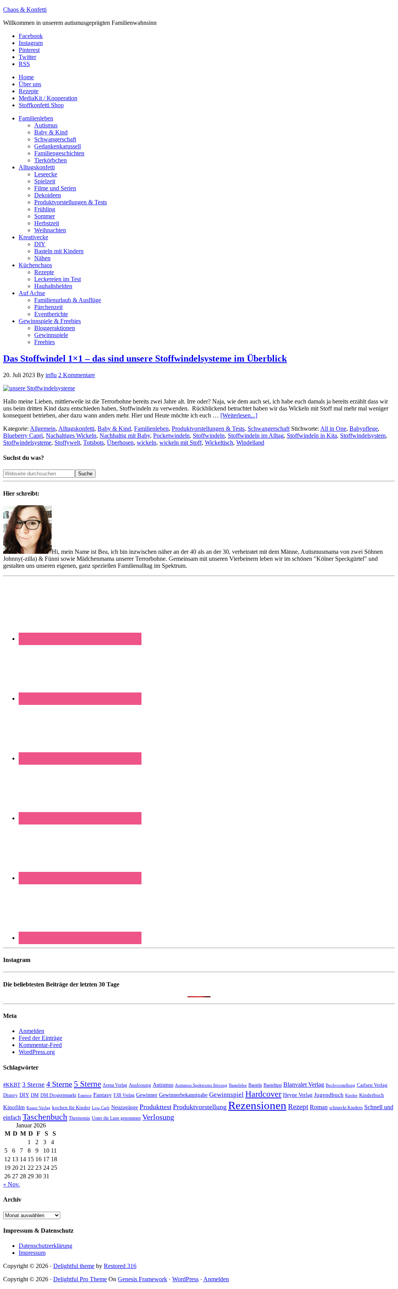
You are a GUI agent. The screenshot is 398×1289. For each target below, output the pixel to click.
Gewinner (146, 1095)
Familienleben (151, 428)
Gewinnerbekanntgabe (183, 1095)
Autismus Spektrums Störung (201, 1085)
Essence (85, 1095)
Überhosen (120, 442)
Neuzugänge (124, 1107)
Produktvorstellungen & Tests (208, 428)
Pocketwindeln (171, 435)
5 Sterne (87, 1084)
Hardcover (263, 1094)
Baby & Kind (114, 428)
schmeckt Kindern (346, 1107)
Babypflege (363, 428)
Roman (319, 1107)
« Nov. (11, 1184)
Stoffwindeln (209, 435)
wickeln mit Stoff (180, 442)
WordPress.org (37, 1052)
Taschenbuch (45, 1117)
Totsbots (93, 442)
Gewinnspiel (226, 1094)
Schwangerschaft (269, 428)
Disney (10, 1095)
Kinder (351, 1095)
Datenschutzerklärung (45, 1245)
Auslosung (140, 1085)
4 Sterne (59, 1084)
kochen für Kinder (71, 1107)
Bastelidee (238, 1085)
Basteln (255, 1085)
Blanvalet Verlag (303, 1084)
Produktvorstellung (200, 1107)
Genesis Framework (142, 1279)
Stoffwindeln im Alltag (256, 435)
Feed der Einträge (40, 1038)
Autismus (163, 1085)
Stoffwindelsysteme (27, 442)
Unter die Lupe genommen (116, 1118)
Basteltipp (273, 1085)
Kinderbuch (371, 1095)
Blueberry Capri (23, 435)
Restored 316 (120, 1266)
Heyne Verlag (297, 1095)
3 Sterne (33, 1084)
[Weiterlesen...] (238, 415)
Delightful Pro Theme (80, 1279)
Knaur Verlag (38, 1108)
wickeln (146, 442)
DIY (24, 1095)
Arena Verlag (115, 1085)
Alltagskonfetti (76, 428)
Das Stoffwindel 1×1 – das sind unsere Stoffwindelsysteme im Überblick (145, 358)
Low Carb (101, 1107)
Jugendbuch (329, 1095)
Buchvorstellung (340, 1085)
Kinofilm (14, 1107)
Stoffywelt (67, 442)
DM (35, 1095)
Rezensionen (257, 1105)
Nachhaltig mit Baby (125, 435)
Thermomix (79, 1118)
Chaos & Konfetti (25, 9)
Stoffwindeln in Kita (312, 435)
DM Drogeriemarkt (58, 1095)
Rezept (298, 1107)
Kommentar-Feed (40, 1045)
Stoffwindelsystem (363, 435)
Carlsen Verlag (372, 1085)
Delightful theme (73, 1266)
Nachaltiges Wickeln (71, 435)
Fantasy (102, 1094)
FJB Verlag (123, 1095)
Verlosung (158, 1117)
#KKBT (12, 1085)
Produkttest (155, 1107)
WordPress (185, 1279)
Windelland (250, 442)
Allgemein (43, 428)
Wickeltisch (219, 442)
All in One (333, 428)
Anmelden (31, 1031)
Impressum (32, 1252)
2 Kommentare (76, 375)
